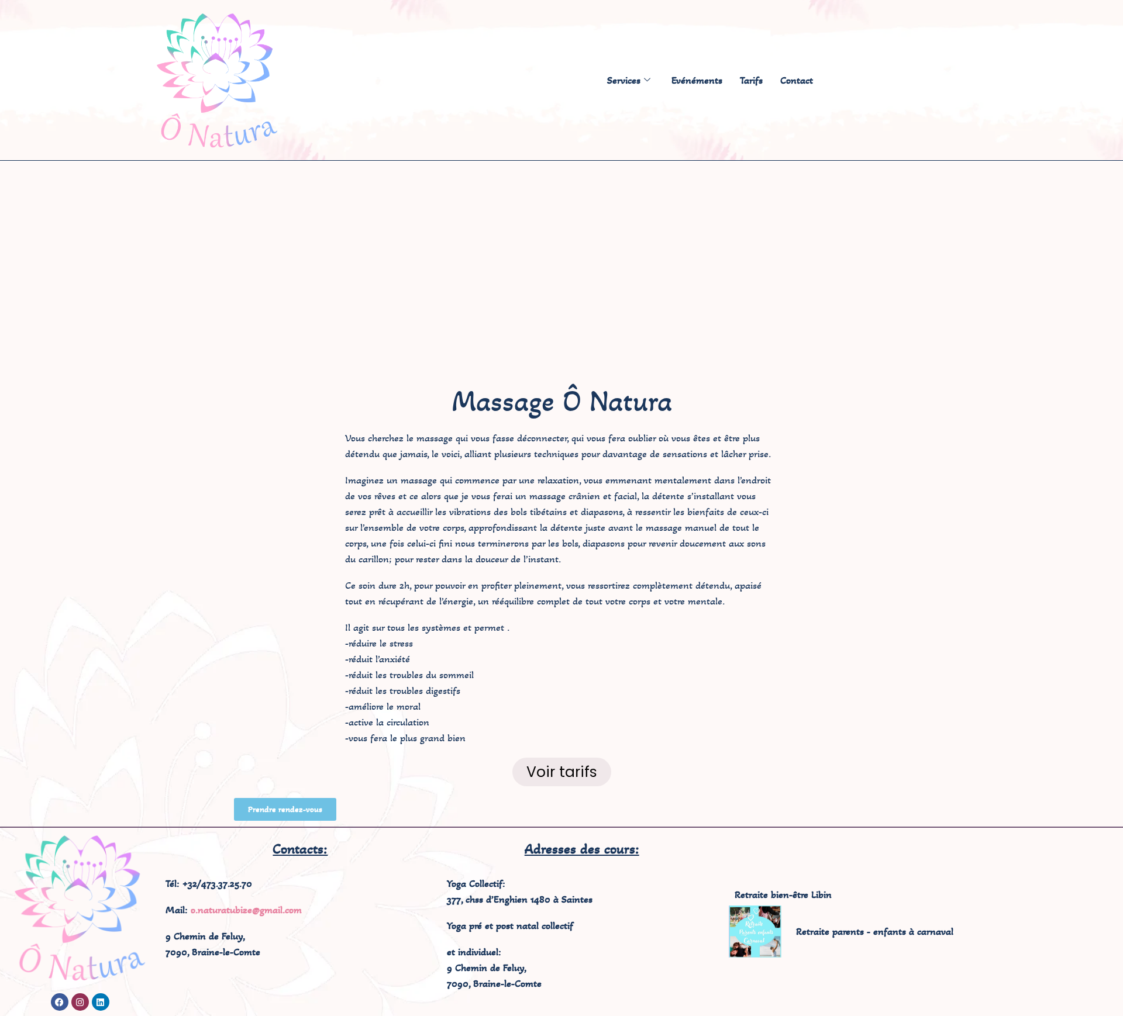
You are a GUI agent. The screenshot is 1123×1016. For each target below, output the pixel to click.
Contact (796, 80)
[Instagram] (80, 1002)
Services (623, 80)
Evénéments (696, 80)
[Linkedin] (100, 1002)
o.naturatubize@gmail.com (246, 909)
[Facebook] (59, 1002)
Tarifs (751, 80)
